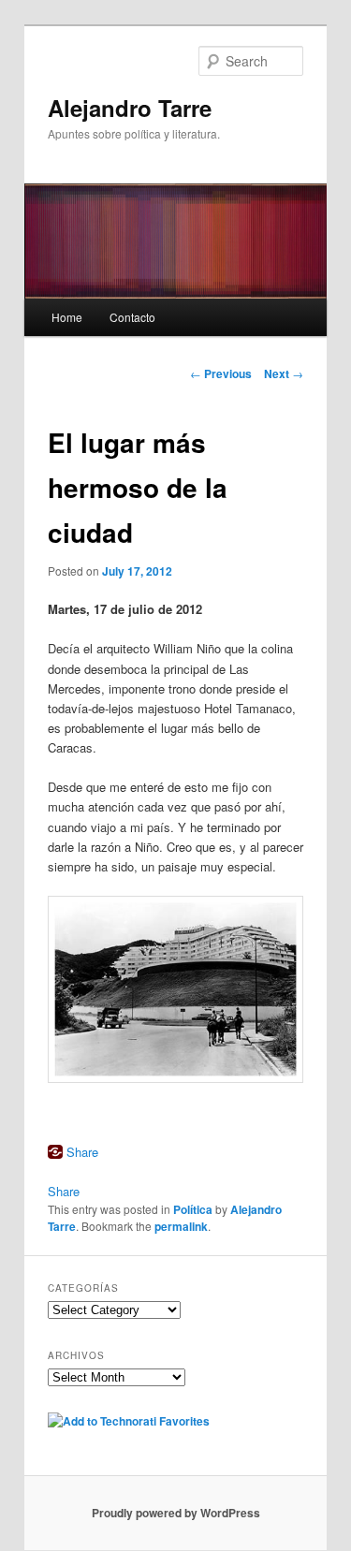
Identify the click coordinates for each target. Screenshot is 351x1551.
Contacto (132, 317)
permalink (181, 1226)
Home (66, 317)
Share (82, 1152)
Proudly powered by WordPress (176, 1512)
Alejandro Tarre (130, 108)
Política (192, 1209)
